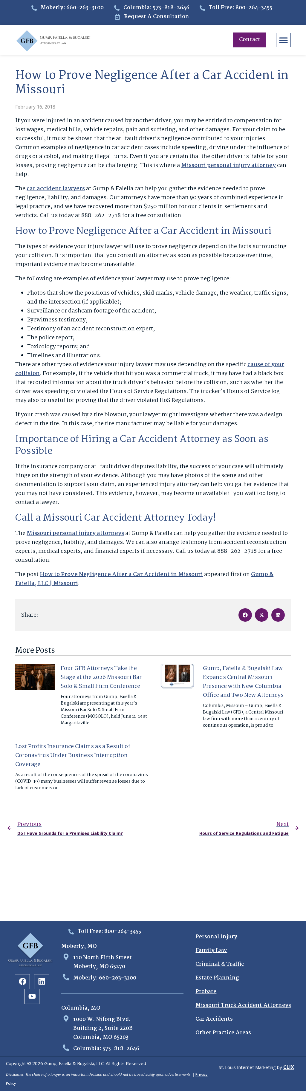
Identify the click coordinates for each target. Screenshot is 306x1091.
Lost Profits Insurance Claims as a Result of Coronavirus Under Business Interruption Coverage (72, 755)
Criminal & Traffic (219, 964)
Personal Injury (216, 937)
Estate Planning (217, 978)
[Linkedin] (41, 981)
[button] (283, 40)
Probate (205, 992)
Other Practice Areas (223, 1033)
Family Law (211, 950)
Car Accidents (214, 1019)
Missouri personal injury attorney (228, 165)
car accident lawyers (56, 188)
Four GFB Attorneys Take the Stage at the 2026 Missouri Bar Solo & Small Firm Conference (101, 677)
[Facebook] (22, 981)
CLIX (288, 1067)
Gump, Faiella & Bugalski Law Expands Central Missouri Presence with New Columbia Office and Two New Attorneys (243, 682)
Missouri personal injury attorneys (75, 533)
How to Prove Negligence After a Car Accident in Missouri (121, 574)
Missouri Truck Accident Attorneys (243, 1005)
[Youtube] (32, 996)
